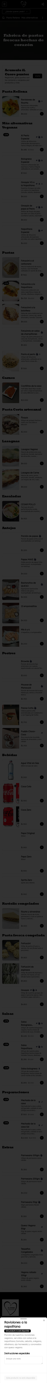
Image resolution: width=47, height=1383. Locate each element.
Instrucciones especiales (17, 1353)
